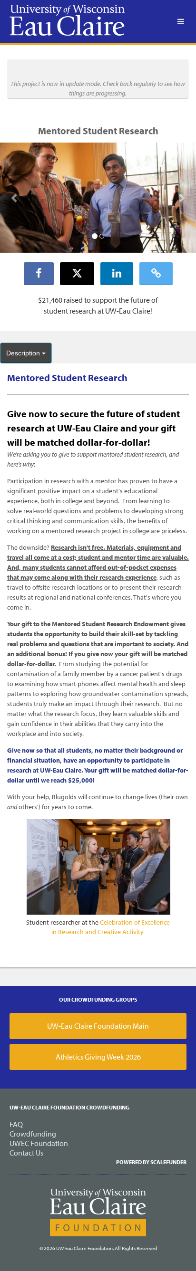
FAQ (16, 1124)
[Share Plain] (156, 273)
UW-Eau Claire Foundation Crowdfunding (69, 1107)
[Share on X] (77, 273)
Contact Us (26, 1152)
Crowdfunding (33, 1133)
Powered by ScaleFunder (151, 1162)
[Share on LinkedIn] (116, 273)
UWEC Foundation (39, 1143)
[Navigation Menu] (180, 21)
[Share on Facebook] (39, 273)
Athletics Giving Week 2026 (98, 1056)
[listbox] (98, 198)
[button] (14, 197)
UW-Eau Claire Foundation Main (98, 1026)
